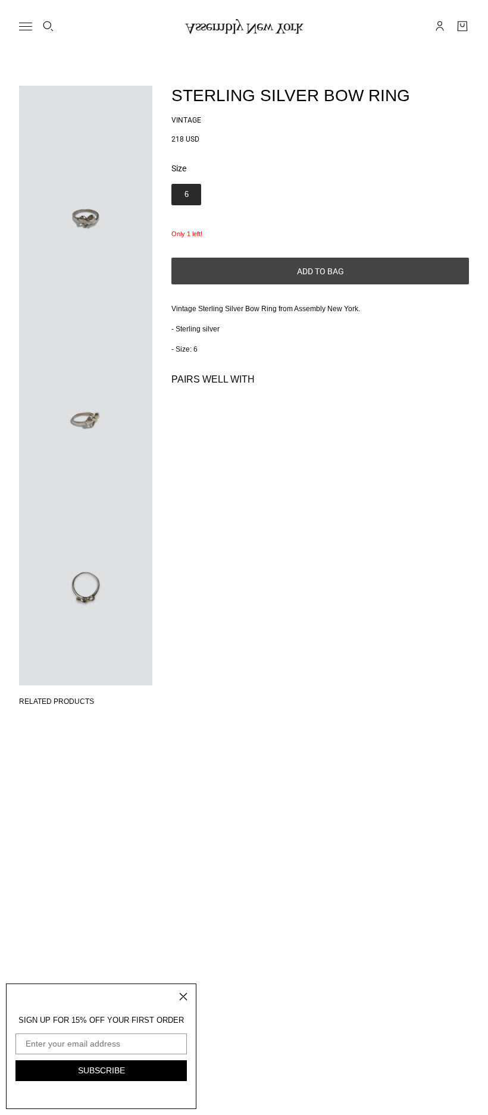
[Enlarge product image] (85, 186)
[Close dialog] (183, 996)
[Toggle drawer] (25, 26)
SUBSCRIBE (101, 1070)
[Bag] (462, 26)
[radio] (186, 194)
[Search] (48, 26)
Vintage (186, 120)
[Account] (439, 26)
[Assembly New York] (244, 26)
